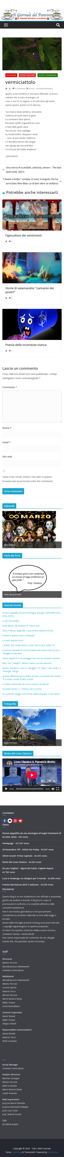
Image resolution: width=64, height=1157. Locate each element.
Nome (6, 428)
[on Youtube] (20, 821)
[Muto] (52, 788)
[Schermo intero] (57, 788)
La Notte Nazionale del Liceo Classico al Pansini (25, 684)
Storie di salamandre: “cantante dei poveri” (29, 290)
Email (6, 442)
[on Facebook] (4, 821)
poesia (32, 88)
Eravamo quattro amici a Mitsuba (18, 635)
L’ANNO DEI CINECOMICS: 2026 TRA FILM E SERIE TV (28, 645)
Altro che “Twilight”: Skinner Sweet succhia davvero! (27, 663)
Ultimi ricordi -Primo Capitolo (17, 855)
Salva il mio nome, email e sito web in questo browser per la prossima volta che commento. (27, 479)
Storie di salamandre (48, 75)
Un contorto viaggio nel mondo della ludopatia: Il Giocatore (30, 694)
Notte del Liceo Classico (14, 862)
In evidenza (11, 75)
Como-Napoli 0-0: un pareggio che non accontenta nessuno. (31, 658)
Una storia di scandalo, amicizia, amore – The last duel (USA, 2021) (33, 169)
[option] (32, 529)
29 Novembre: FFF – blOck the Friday (20, 849)
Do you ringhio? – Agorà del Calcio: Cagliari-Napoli (27, 868)
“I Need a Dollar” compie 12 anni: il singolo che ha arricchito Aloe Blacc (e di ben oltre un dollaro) (30, 181)
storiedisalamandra (44, 88)
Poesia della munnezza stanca (26, 345)
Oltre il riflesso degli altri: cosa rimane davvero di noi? (27, 630)
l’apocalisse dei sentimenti (23, 235)
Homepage (7, 843)
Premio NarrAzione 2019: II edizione (20, 884)
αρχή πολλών (10, 742)
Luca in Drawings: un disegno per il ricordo (24, 878)
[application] (32, 775)
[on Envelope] (10, 821)
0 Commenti (20, 88)
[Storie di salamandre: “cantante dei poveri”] (32, 254)
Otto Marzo (9, 544)
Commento (9, 387)
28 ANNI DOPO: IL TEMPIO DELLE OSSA (22, 689)
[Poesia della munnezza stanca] (32, 311)
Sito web (7, 456)
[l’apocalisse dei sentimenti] (32, 201)
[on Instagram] (15, 821)
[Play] (6, 788)
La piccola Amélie (10, 620)
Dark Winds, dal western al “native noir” (21, 625)
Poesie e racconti (27, 75)
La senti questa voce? (12, 640)
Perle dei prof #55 (12, 594)
